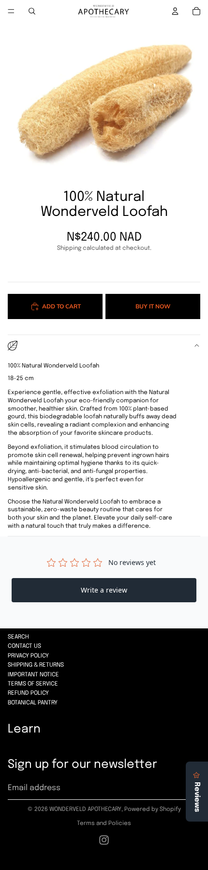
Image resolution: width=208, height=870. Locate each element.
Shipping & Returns (36, 665)
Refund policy (28, 693)
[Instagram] (104, 840)
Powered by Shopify (152, 809)
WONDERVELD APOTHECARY (85, 809)
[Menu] (11, 11)
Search (18, 637)
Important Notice (33, 675)
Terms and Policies (104, 823)
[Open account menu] (175, 11)
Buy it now (152, 306)
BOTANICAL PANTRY (33, 703)
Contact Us (24, 646)
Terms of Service (33, 684)
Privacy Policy (28, 656)
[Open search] (32, 11)
